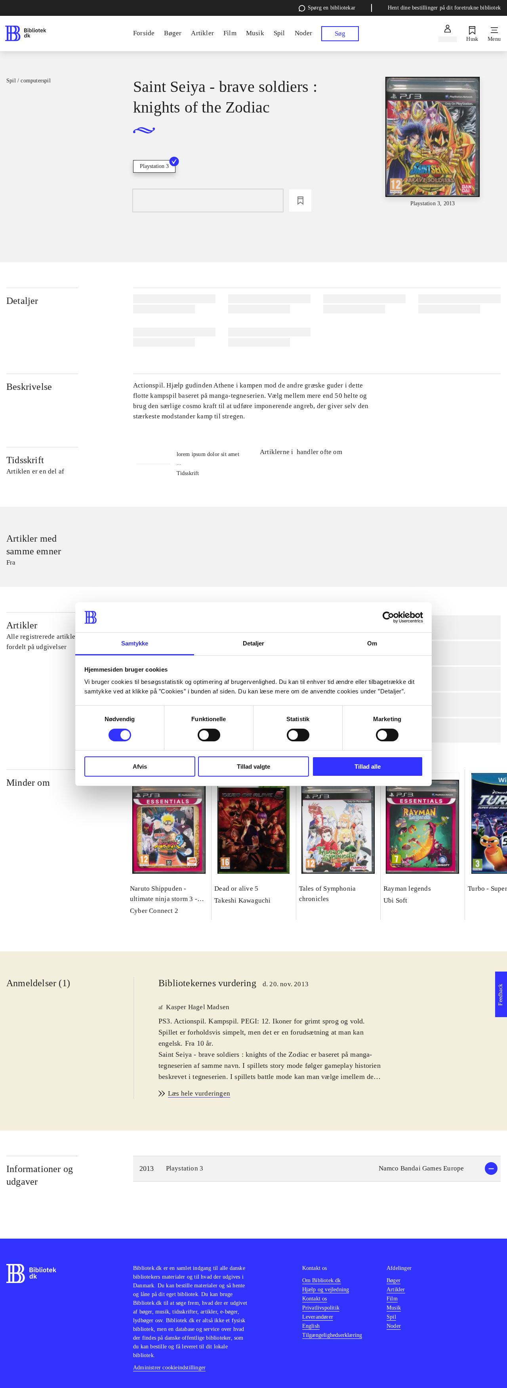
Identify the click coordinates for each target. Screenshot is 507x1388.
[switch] (209, 735)
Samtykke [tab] (135, 643)
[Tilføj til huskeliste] (300, 200)
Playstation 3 (154, 166)
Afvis (140, 766)
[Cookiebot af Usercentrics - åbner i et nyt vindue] (388, 617)
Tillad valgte (253, 766)
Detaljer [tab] (254, 643)
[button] (317, 1169)
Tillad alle (368, 766)
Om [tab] (372, 643)
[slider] (432, 142)
